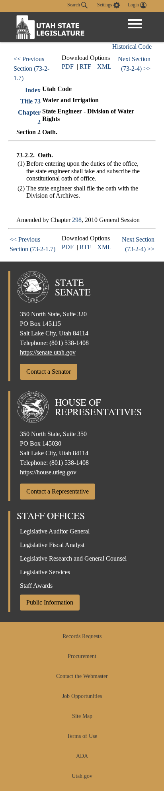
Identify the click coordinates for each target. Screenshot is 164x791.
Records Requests (82, 636)
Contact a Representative (57, 491)
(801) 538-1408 (69, 342)
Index (33, 90)
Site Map (82, 716)
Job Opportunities (82, 696)
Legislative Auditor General (55, 531)
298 (77, 219)
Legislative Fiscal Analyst (52, 544)
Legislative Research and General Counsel (73, 558)
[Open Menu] (135, 24)
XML (104, 66)
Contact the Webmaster (82, 676)
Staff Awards (36, 585)
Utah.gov (82, 776)
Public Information (49, 602)
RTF (85, 66)
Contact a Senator (48, 371)
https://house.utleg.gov (48, 472)
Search (74, 5)
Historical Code (132, 46)
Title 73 (30, 101)
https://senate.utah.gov (48, 352)
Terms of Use (82, 736)
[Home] (50, 27)
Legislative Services (45, 572)
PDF (68, 66)
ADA (82, 756)
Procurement (82, 656)
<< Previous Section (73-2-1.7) (31, 68)
